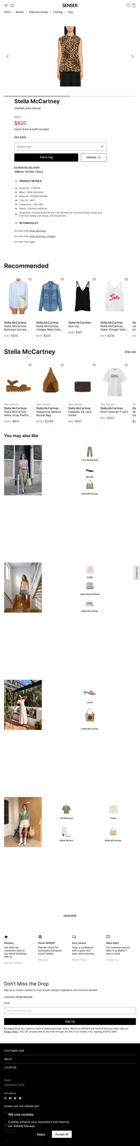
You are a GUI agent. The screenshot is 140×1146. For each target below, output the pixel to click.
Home (7, 12)
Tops (70, 12)
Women (20, 12)
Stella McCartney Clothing (42, 236)
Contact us (112, 959)
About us (43, 959)
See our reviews (13, 962)
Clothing (57, 12)
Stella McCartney (38, 12)
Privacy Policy (11, 1031)
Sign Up (70, 1021)
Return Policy (79, 959)
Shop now (130, 351)
